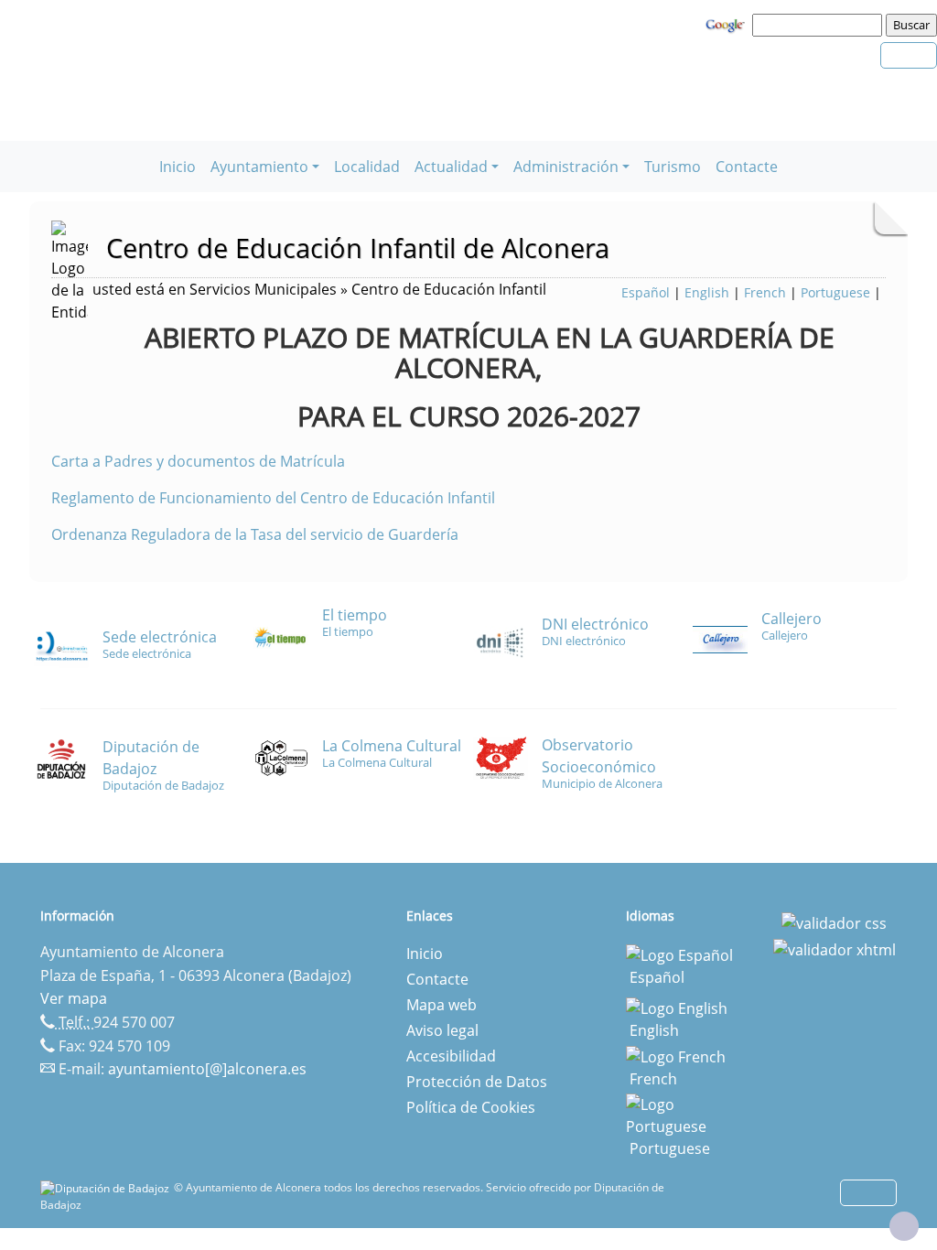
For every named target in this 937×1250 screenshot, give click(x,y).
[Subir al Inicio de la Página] (904, 1226)
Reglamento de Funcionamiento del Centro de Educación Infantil (273, 498)
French (765, 292)
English (706, 292)
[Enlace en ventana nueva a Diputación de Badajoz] (107, 1187)
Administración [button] (566, 166)
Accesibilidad (451, 1056)
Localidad (367, 166)
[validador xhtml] (834, 949)
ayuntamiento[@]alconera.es (207, 1069)
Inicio (177, 166)
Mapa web (441, 1005)
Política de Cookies (470, 1107)
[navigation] (820, 25)
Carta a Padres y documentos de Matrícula (198, 461)
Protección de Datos (476, 1082)
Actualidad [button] (451, 166)
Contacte (747, 166)
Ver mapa (73, 998)
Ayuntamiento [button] (259, 166)
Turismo (672, 166)
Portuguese (835, 292)
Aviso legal (442, 1030)
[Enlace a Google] (727, 24)
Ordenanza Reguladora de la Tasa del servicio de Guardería (254, 534)
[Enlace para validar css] (834, 921)
